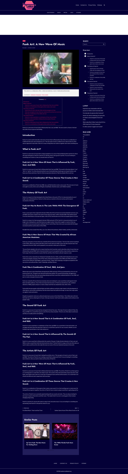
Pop (84, 208)
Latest (84, 191)
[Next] (75, 436)
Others (78, 12)
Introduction (26, 101)
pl (83, 206)
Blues (84, 151)
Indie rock (85, 185)
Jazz (71, 12)
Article (84, 149)
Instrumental (86, 187)
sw (83, 220)
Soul (84, 218)
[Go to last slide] (26, 436)
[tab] (50, 450)
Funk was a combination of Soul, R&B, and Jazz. (36, 113)
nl (83, 195)
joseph (25, 47)
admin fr (85, 143)
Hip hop (85, 181)
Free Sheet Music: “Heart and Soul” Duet (32, 409)
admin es (85, 141)
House (84, 183)
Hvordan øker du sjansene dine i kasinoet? (93, 113)
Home (77, 5)
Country (85, 157)
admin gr (85, 145)
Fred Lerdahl (45, 94)
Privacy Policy (92, 5)
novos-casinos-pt (87, 200)
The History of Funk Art (28, 108)
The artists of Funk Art (28, 120)
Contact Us (84, 5)
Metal (65, 12)
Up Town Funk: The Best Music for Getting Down (36, 444)
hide (45, 99)
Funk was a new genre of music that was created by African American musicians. (43, 112)
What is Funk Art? (27, 103)
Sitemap (99, 5)
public (84, 210)
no (83, 198)
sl (83, 216)
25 (83, 136)
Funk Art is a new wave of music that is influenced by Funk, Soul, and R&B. (42, 105)
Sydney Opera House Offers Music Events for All (67, 409)
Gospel (84, 175)
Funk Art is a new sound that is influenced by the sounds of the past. (40, 118)
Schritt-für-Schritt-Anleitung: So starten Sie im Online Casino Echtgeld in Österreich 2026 (94, 117)
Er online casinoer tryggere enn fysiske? (93, 126)
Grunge (85, 177)
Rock (59, 12)
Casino (84, 153)
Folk (84, 171)
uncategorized (86, 222)
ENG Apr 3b (86, 167)
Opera (84, 204)
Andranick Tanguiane (36, 94)
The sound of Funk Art (28, 115)
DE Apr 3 (85, 159)
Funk (24, 40)
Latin (84, 193)
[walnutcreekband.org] (29, 5)
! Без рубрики (86, 134)
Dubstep (85, 161)
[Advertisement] (64, 25)
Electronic (50, 12)
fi (83, 169)
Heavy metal (86, 179)
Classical (85, 155)
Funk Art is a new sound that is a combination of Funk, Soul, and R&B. (40, 117)
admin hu (85, 147)
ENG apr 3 (85, 165)
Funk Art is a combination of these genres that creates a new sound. (40, 106)
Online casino (86, 202)
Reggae (85, 212)
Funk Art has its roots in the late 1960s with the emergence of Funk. (40, 110)
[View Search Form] (104, 5)
